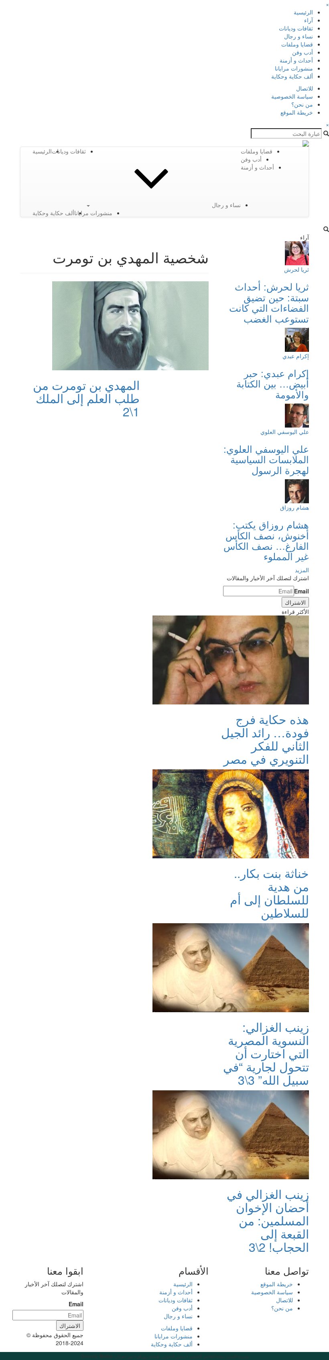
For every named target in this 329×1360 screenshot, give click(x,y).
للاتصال (304, 88)
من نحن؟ (302, 104)
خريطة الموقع (296, 112)
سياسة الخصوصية (292, 96)
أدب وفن (302, 52)
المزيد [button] (302, 570)
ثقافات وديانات (296, 28)
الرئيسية (303, 12)
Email (301, 591)
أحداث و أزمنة (296, 60)
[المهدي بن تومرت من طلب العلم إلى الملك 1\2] (130, 325)
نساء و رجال (298, 36)
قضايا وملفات (297, 44)
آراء (308, 20)
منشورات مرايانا (294, 68)
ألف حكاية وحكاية (292, 76)
